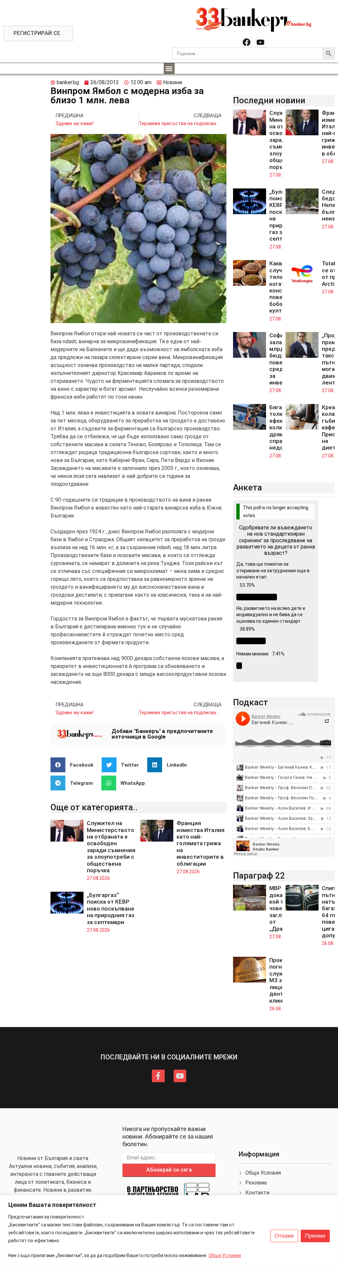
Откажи (284, 1236)
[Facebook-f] (158, 1076)
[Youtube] (260, 42)
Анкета (247, 487)
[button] (169, 68)
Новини (172, 82)
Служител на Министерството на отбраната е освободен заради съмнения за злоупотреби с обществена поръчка (111, 847)
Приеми (315, 1236)
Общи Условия (225, 1255)
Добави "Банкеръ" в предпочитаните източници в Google (162, 734)
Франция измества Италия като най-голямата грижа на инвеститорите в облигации (200, 843)
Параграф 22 (259, 876)
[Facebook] (246, 42)
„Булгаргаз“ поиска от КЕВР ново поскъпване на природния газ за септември (110, 908)
